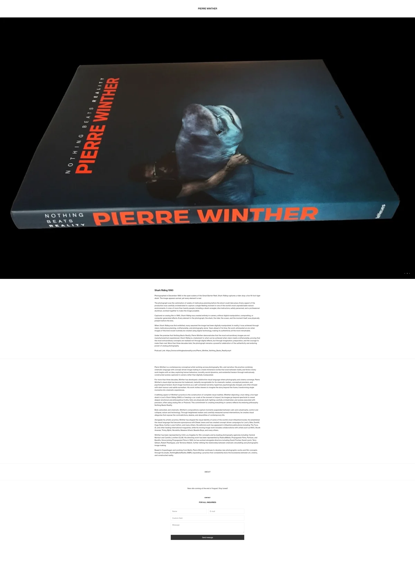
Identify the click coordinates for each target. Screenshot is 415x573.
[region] (207, 294)
